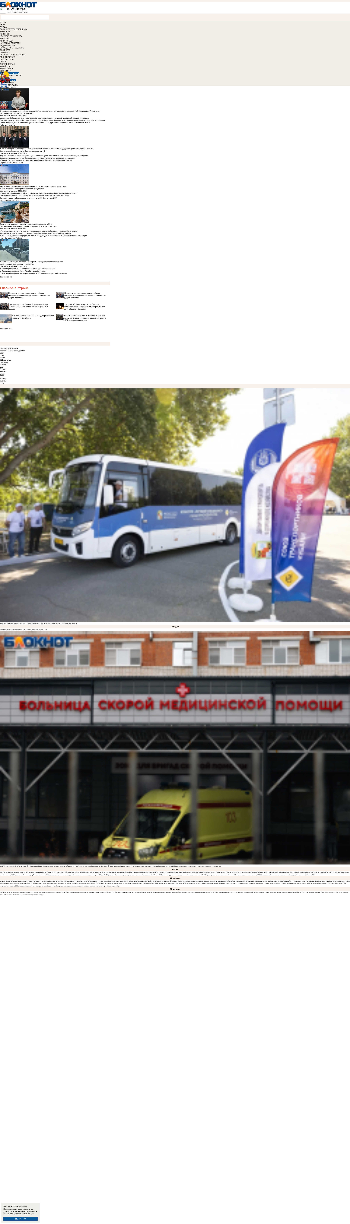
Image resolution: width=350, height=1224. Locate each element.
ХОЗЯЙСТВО (5, 66)
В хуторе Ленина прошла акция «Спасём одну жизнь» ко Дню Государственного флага (134, 872)
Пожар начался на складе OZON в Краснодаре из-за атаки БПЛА (25, 629)
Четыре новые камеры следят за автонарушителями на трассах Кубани (28, 872)
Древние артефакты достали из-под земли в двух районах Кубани (279, 892)
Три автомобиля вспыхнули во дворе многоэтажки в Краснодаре (129, 875)
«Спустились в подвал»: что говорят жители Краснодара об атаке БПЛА (84, 881)
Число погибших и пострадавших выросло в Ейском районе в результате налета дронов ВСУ (284, 881)
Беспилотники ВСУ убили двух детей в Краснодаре (21, 866)
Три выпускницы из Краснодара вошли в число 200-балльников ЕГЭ (28, 198)
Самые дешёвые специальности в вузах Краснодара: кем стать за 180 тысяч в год (34, 196)
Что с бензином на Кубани (11, 238)
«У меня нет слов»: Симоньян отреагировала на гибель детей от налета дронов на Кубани (64, 883)
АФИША (3, 27)
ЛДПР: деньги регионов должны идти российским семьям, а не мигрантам (196, 866)
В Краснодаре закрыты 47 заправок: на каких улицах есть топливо (27, 269)
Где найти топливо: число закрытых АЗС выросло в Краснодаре (305, 883)
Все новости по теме (8, 116)
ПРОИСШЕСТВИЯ (7, 57)
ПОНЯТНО (20, 1219)
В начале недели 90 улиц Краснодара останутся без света (312, 872)
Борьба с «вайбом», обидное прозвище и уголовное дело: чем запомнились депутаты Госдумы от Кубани (44, 156)
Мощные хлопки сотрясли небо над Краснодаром (151, 866)
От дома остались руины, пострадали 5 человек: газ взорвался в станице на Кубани (75, 875)
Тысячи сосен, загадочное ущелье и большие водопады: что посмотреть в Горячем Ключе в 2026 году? (43, 236)
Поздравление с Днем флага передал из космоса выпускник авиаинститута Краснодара (85, 886)
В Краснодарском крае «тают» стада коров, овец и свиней (233, 892)
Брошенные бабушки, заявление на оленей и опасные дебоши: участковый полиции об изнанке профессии (44, 118)
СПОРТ (3, 62)
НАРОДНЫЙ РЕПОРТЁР (10, 43)
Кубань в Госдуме (7, 125)
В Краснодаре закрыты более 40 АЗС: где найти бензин (23, 271)
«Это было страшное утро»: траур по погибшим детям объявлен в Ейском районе (126, 883)
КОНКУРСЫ (5, 34)
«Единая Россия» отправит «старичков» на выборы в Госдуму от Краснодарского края (36, 160)
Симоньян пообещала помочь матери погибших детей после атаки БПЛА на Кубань (289, 875)
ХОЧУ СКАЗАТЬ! (7, 69)
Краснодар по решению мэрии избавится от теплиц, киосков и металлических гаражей (33, 892)
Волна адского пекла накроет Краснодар (29, 894)
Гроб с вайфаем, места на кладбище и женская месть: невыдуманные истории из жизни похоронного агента (45, 123)
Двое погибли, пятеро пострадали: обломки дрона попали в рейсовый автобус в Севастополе (217, 881)
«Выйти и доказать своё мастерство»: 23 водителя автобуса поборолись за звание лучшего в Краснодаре (35, 623)
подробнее (20, 351)
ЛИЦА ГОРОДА (6, 41)
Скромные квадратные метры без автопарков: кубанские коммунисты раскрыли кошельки (37, 158)
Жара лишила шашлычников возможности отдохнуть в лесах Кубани (88, 892)
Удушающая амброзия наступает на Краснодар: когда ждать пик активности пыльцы (182, 892)
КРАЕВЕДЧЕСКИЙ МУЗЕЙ (11, 36)
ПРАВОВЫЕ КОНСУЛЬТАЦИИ (12, 55)
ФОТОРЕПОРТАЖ (7, 64)
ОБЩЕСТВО (5, 50)
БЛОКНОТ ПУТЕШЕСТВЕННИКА (13, 29)
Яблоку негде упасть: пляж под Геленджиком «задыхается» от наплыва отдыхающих (35, 233)
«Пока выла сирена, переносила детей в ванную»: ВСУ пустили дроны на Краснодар (70, 866)
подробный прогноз (8, 351)
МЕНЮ (3, 22)
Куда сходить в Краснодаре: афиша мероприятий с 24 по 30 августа (78, 872)
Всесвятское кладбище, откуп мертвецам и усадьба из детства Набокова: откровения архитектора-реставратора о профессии (52, 120)
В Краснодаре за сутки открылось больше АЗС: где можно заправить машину (231, 875)
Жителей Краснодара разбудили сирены (117, 866)
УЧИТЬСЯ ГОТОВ (14, 76)
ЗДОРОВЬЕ (5, 32)
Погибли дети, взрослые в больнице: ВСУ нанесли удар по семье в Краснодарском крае (187, 883)
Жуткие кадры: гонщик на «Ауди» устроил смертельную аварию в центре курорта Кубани (250, 883)
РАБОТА (15, 73)
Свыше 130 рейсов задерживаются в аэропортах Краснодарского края (177, 875)
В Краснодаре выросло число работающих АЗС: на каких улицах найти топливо (33, 273)
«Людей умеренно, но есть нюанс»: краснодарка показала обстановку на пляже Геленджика (38, 231)
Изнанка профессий (8, 87)
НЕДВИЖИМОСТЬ (7, 45)
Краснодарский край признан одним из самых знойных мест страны (159, 881)
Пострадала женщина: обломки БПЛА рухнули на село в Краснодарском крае (30, 881)
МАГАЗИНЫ (13, 85)
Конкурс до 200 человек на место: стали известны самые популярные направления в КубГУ (38, 193)
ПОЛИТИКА (5, 52)
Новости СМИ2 (6, 329)
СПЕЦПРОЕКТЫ (7, 59)
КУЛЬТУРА (4, 39)
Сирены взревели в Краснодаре (122, 881)
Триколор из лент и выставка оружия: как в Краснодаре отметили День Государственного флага (199, 872)
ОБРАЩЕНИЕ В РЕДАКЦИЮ (12, 48)
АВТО (2, 25)
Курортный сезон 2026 (9, 200)
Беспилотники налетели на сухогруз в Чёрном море (132, 892)
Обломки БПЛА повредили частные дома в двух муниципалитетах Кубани (264, 872)
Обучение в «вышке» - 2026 (11, 163)
